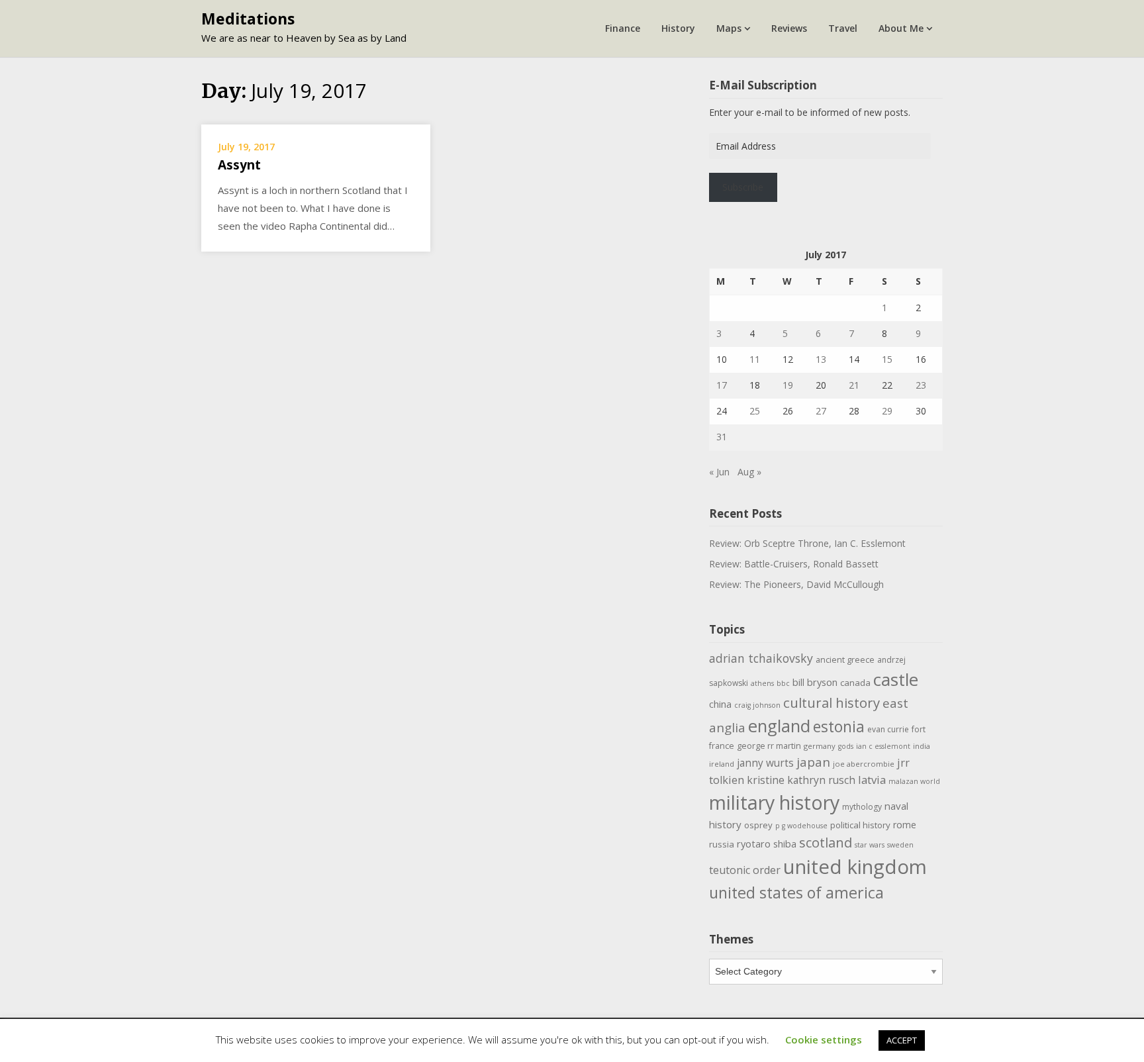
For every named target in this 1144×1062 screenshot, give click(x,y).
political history (860, 825)
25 (754, 411)
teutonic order (745, 870)
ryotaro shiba (766, 843)
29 (887, 411)
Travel (842, 28)
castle (895, 679)
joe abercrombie (863, 764)
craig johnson (757, 705)
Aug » (749, 471)
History (678, 28)
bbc (783, 683)
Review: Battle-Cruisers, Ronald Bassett (794, 563)
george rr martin (769, 745)
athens (762, 683)
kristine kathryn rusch (801, 780)
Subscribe (742, 187)
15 (887, 359)
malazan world (914, 781)
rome (904, 824)
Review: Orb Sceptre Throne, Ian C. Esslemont (807, 543)
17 (721, 385)
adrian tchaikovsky (761, 658)
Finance (622, 28)
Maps (728, 28)
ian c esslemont (883, 746)
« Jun (719, 471)
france (721, 745)
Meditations (248, 18)
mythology (862, 806)
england (779, 726)
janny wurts (765, 763)
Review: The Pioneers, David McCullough (796, 584)
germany (819, 746)
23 (921, 385)
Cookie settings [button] (823, 1039)
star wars (869, 844)
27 (821, 411)
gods (845, 746)
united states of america (796, 892)
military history (774, 802)
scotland (825, 842)
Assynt (239, 164)
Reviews (789, 28)
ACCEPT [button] (901, 1040)
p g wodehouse (801, 825)
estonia (839, 726)
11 (754, 359)
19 (788, 385)
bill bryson (814, 682)
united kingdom (855, 866)
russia (721, 844)
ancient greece (845, 659)
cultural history (831, 702)
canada (855, 683)
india (921, 746)
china (720, 703)
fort (919, 729)
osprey (758, 825)
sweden (900, 844)
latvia (872, 779)
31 (721, 436)
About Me (901, 28)
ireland (721, 764)
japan (813, 762)
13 (821, 359)
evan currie (888, 729)
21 (854, 385)
